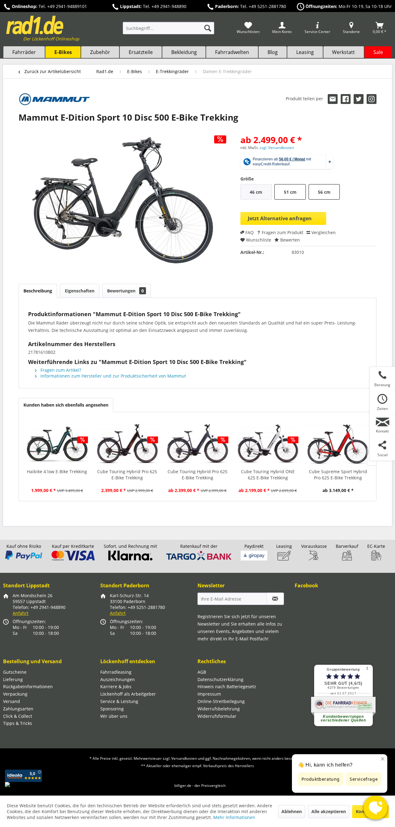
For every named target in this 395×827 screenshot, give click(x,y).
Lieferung (13, 679)
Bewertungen (125, 291)
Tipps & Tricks (17, 723)
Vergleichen (323, 232)
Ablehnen (291, 811)
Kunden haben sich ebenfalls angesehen (65, 405)
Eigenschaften (79, 291)
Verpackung (15, 694)
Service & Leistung (119, 701)
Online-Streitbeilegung (221, 701)
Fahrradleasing (115, 672)
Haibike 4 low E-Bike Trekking (57, 471)
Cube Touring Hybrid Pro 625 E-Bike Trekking (127, 475)
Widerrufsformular (217, 716)
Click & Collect (17, 716)
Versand (11, 701)
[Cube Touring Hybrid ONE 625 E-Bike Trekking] (267, 443)
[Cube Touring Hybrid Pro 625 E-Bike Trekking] (127, 443)
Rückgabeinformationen (28, 686)
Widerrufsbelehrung (219, 709)
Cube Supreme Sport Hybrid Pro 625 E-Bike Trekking (338, 475)
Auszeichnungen (117, 679)
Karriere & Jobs (115, 686)
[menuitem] (168, 31)
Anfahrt (20, 613)
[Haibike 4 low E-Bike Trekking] (57, 443)
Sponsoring (112, 709)
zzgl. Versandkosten (277, 147)
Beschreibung (37, 291)
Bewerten (289, 240)
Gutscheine (15, 672)
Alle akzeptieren (328, 811)
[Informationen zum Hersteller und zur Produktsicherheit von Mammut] (54, 100)
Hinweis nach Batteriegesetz (227, 686)
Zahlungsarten (18, 709)
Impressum (209, 694)
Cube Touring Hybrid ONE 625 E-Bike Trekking (268, 475)
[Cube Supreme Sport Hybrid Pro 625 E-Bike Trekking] (337, 443)
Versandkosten (184, 758)
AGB (202, 672)
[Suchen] (207, 28)
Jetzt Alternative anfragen (280, 218)
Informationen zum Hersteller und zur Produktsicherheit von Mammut (112, 376)
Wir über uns (113, 716)
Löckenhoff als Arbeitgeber (128, 694)
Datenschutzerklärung (220, 679)
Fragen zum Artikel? (60, 370)
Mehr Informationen (234, 817)
